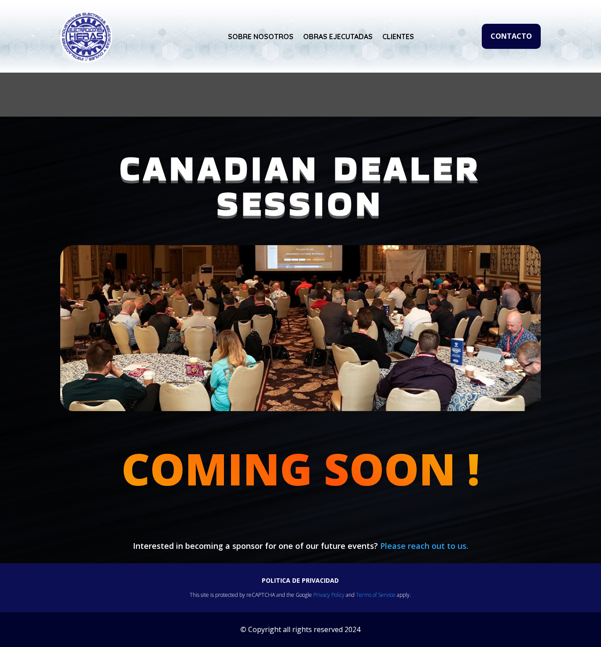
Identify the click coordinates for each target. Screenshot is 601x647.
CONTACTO (511, 36)
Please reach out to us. (424, 545)
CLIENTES (398, 36)
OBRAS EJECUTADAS (338, 36)
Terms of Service (376, 595)
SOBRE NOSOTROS (260, 36)
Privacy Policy (328, 595)
